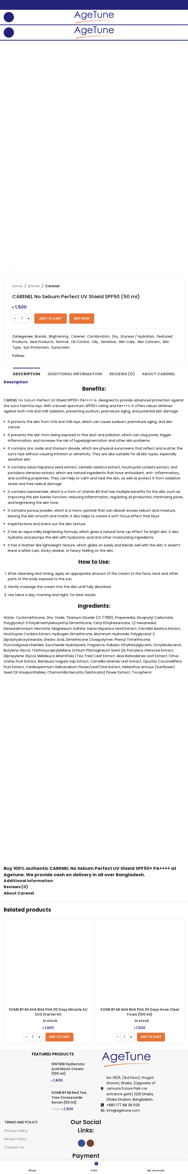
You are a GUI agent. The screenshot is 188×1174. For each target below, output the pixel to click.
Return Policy (15, 1139)
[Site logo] (94, 16)
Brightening (58, 336)
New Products (41, 341)
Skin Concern (148, 341)
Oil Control (80, 341)
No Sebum (27, 400)
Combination (98, 336)
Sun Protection (36, 347)
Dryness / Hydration (137, 336)
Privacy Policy (15, 1130)
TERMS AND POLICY (20, 1122)
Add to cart (50, 318)
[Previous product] (163, 286)
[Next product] (173, 286)
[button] (59, 1037)
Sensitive (108, 341)
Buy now (81, 318)
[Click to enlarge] (12, 261)
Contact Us (14, 1147)
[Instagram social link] (33, 356)
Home (17, 286)
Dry (115, 336)
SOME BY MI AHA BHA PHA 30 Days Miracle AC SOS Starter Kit (48, 1012)
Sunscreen (60, 347)
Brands (34, 286)
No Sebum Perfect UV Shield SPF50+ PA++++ (120, 868)
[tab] (26, 373)
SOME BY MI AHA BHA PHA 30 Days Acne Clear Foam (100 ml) (139, 1012)
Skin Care (127, 341)
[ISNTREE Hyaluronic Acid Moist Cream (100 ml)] (40, 1072)
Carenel (52, 286)
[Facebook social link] (28, 356)
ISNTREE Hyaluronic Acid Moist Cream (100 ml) (68, 1069)
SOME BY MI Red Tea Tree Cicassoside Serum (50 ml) (68, 1097)
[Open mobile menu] (8, 17)
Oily (95, 341)
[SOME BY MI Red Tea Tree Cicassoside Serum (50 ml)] (40, 1100)
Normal (62, 341)
